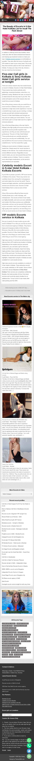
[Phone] (29, 745)
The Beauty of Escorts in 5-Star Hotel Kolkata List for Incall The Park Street (17, 28)
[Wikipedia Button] (32, 20)
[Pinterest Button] (18, 20)
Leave (9, 750)
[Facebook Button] (16, 20)
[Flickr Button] (25, 20)
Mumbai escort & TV (9, 650)
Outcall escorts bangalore (20, 652)
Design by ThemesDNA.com (17, 759)
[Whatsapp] (29, 740)
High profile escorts (9, 637)
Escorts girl (22, 632)
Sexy (11, 654)
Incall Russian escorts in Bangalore (11, 680)
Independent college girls (11, 643)
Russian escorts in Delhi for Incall (11, 683)
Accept (4, 750)
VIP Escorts (18, 654)
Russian (5, 654)
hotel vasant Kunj (8, 639)
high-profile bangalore (22, 634)
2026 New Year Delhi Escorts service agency (14, 686)
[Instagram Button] (23, 20)
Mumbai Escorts (6, 698)
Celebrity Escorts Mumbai (9, 700)
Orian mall (6, 652)
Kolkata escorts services (13, 59)
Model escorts (20, 648)
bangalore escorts (9, 628)
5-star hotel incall (8, 623)
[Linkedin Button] (20, 20)
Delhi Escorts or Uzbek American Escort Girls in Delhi (16, 704)
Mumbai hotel (21, 650)
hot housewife (21, 639)
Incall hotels (25, 641)
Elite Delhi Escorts (7, 706)
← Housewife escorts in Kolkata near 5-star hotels (17, 290)
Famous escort (7, 634)
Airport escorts (22, 623)
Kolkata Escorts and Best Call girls (11, 702)
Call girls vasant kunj (10, 630)
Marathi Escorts (8, 648)
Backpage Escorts (20, 625)
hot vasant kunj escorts (10, 641)
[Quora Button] (27, 20)
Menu (5, 20)
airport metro (7, 625)
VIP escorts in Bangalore (11, 656)
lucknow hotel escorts (10, 645)
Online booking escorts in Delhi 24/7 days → (17, 287)
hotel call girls (24, 637)
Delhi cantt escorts (9, 632)
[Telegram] (29, 751)
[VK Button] (30, 20)
